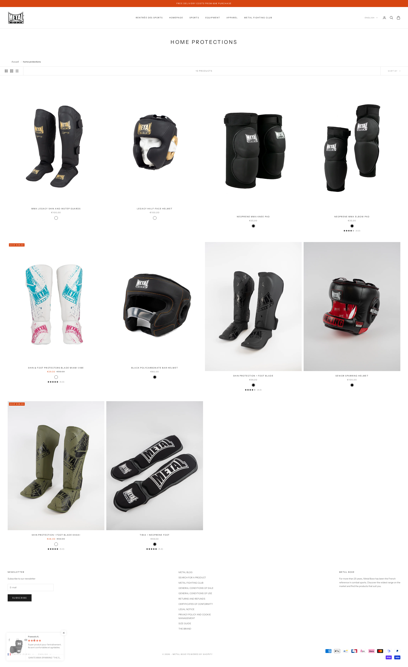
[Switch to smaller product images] (11, 71)
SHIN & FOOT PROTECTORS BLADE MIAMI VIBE (56, 368)
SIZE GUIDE (184, 623)
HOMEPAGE (176, 17)
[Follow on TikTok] (34, 639)
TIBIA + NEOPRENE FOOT (155, 535)
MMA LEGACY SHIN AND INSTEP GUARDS (56, 208)
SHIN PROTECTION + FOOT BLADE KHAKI (56, 535)
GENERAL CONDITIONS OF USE (195, 593)
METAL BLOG (185, 572)
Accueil (15, 62)
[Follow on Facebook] (9, 639)
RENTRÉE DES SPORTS (149, 17)
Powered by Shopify (200, 654)
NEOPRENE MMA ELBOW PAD (352, 216)
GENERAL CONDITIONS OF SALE (195, 588)
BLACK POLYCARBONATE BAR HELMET (154, 368)
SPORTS (194, 17)
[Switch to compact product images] (17, 71)
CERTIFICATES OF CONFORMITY (195, 604)
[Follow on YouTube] (25, 639)
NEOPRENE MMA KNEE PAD (253, 216)
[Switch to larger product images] (6, 71)
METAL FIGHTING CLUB (258, 17)
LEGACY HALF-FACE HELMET (154, 208)
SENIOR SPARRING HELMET (351, 376)
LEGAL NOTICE (186, 609)
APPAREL (232, 17)
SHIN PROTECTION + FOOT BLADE (253, 376)
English (370, 18)
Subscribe (19, 598)
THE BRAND (184, 628)
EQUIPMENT (212, 17)
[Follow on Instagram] (17, 639)
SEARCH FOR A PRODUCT (192, 577)
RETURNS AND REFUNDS (191, 598)
